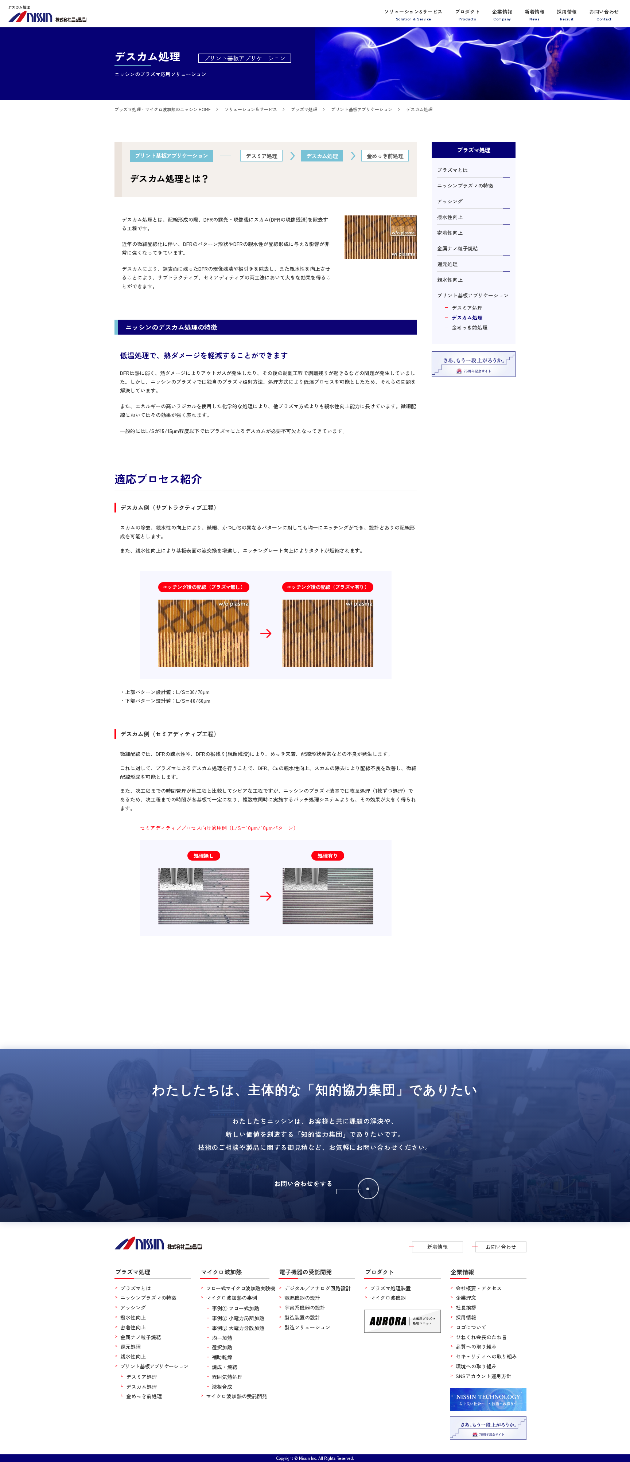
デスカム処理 (467, 317)
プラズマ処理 (132, 1271)
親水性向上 (450, 279)
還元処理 (447, 264)
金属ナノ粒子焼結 (457, 248)
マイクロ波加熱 (221, 1271)
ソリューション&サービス (413, 14)
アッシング (450, 201)
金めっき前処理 (469, 327)
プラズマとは (452, 170)
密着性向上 (450, 232)
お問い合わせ (604, 14)
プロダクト (467, 14)
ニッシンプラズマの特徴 (465, 185)
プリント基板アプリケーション (473, 295)
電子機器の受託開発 (305, 1271)
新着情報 (535, 14)
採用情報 (567, 14)
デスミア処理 (467, 307)
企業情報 (502, 14)
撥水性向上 (450, 217)
